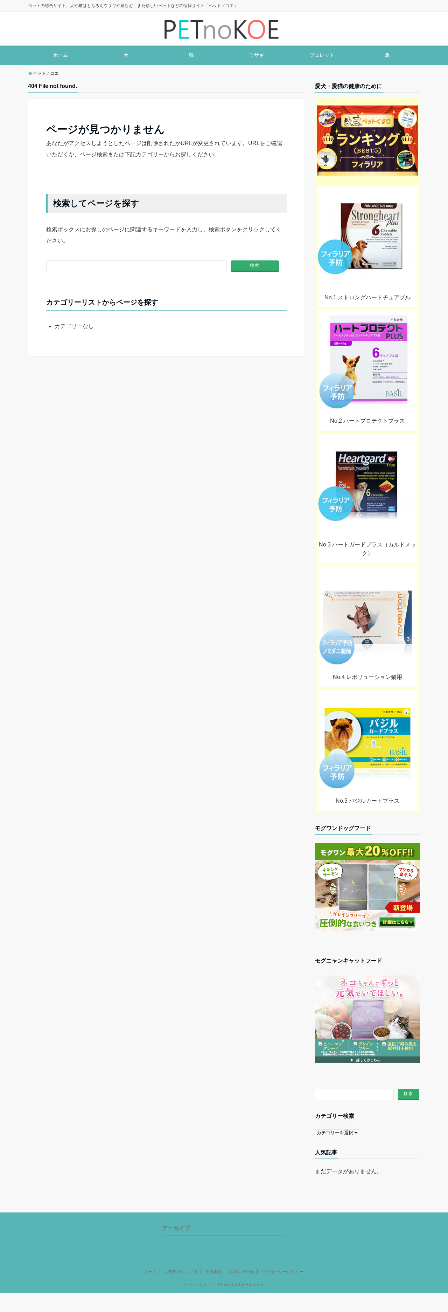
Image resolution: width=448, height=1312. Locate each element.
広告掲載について (181, 1271)
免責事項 (213, 1271)
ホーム (60, 55)
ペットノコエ (203, 1284)
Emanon (255, 1284)
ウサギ (256, 55)
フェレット (322, 55)
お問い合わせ (241, 1271)
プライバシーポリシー (283, 1271)
